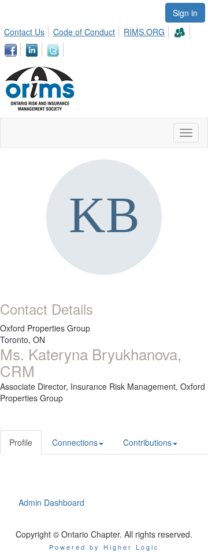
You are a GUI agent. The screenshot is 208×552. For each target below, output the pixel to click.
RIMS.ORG (144, 32)
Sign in (185, 12)
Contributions (147, 442)
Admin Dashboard (51, 502)
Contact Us (24, 32)
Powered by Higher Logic (104, 546)
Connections (75, 442)
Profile (20, 442)
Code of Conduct (84, 32)
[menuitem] (27, 30)
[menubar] (104, 40)
